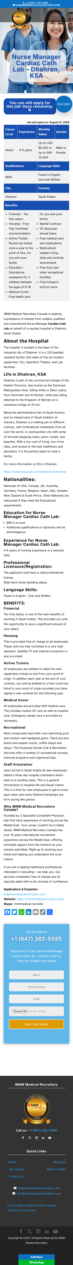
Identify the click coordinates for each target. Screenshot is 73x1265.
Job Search (16, 1169)
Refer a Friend (56, 1169)
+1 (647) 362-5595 (36, 938)
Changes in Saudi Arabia (21, 1210)
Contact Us (16, 1176)
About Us (59, 1162)
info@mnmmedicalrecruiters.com (39, 1193)
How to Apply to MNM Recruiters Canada (31, 1205)
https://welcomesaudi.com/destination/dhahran (35, 471)
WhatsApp (36, 1262)
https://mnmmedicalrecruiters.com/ (40, 899)
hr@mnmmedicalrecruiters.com (24, 894)
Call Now (36, 1257)
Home (12, 1162)
